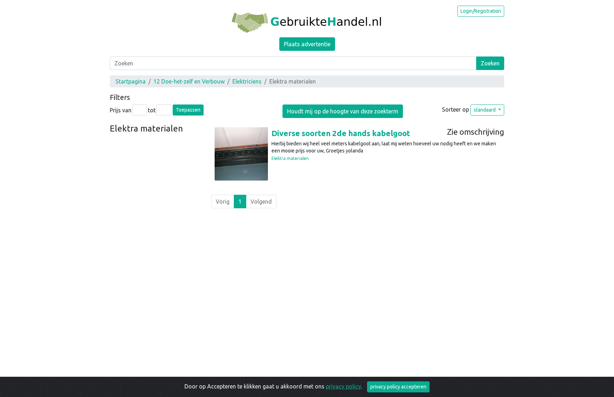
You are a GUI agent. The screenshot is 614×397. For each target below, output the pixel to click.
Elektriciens (247, 81)
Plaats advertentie (307, 44)
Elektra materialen (290, 158)
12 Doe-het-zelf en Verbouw (189, 81)
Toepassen (188, 110)
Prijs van (120, 110)
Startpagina (130, 81)
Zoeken (490, 63)
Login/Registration (480, 11)
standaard (485, 110)
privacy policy (343, 386)
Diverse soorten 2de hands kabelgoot (340, 133)
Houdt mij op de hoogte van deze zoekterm (342, 111)
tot (152, 110)
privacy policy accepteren (398, 387)
